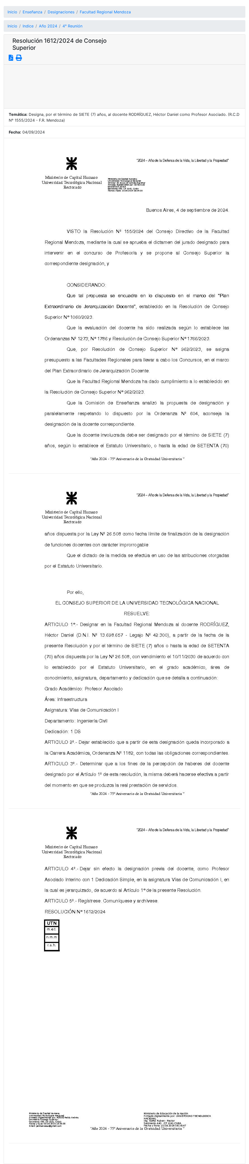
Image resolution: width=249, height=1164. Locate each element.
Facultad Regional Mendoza (105, 11)
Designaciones (61, 11)
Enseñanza (32, 11)
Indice (28, 26)
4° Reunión (72, 26)
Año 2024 (48, 26)
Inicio (12, 11)
